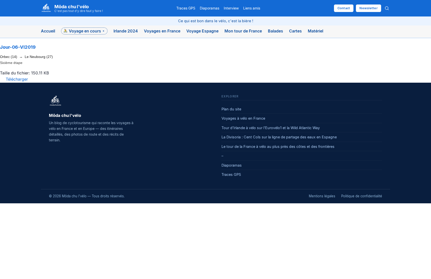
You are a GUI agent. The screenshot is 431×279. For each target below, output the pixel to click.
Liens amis (251, 8)
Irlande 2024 (125, 30)
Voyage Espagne (202, 30)
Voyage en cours (85, 30)
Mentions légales (322, 196)
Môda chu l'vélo (71, 6)
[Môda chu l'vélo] (55, 101)
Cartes (295, 30)
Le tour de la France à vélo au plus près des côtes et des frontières (277, 146)
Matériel (315, 30)
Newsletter (368, 8)
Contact (343, 8)
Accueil (48, 30)
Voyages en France (162, 30)
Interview (231, 8)
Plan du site (231, 109)
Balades (275, 30)
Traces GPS (185, 8)
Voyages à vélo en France (243, 118)
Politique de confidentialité (361, 196)
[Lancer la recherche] (387, 8)
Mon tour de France (243, 30)
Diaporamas (209, 8)
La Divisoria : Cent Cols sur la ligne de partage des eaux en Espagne (279, 137)
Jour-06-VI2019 (18, 47)
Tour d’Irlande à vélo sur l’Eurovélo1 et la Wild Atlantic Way (270, 128)
